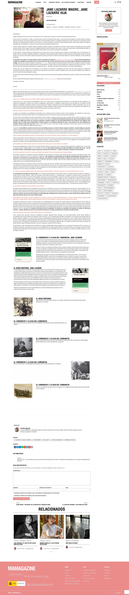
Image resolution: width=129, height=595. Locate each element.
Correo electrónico (45, 487)
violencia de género (111, 196)
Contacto (67, 575)
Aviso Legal (86, 575)
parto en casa (116, 182)
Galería (98, 96)
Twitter (106, 575)
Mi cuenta (86, 581)
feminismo (100, 164)
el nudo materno (37, 440)
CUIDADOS (106, 156)
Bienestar (48, 27)
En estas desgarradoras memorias (22, 269)
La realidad (54, 27)
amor (99, 153)
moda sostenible (101, 180)
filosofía (107, 164)
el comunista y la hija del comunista (23, 440)
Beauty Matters (100, 89)
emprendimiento (108, 161)
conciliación (106, 153)
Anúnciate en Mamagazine (72, 581)
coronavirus (114, 153)
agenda (114, 151)
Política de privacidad (89, 573)
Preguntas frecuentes (89, 570)
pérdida (107, 193)
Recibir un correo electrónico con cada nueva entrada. (30, 495)
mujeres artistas (112, 180)
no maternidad (101, 182)
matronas (113, 177)
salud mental (115, 193)
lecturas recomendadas (56, 440)
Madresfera (107, 578)
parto (108, 182)
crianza (99, 156)
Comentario (17, 470)
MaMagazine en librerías (72, 583)
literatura (100, 172)
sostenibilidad (101, 196)
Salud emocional (49, 540)
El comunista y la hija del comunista (65, 59)
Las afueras (45, 63)
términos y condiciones (38, 576)
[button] (15, 447)
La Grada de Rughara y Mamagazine (105, 98)
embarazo (100, 161)
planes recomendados (109, 188)
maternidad (108, 174)
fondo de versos (101, 166)
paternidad (110, 185)
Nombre (15, 487)
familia (116, 161)
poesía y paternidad (108, 190)
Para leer (78, 27)
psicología (100, 193)
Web (67, 487)
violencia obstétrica (102, 198)
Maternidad (61, 27)
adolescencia (107, 151)
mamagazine (100, 174)
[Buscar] (115, 2)
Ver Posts (108, 30)
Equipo (67, 573)
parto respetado (101, 185)
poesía (99, 190)
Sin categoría (100, 109)
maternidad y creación (70, 440)
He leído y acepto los (34, 576)
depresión (113, 156)
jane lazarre (46, 440)
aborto (99, 151)
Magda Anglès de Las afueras (81, 91)
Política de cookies (89, 578)
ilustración (110, 166)
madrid (112, 172)
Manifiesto (68, 570)
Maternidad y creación (70, 27)
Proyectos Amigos (70, 578)
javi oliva (100, 169)
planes (99, 188)
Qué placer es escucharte (50, 78)
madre (106, 172)
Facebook (107, 573)
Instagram (107, 570)
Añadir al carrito (108, 83)
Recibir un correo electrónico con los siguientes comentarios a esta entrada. (37, 493)
